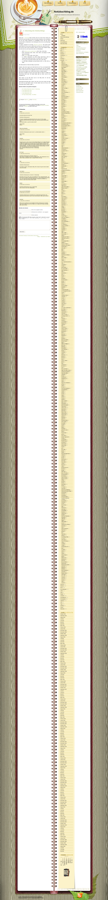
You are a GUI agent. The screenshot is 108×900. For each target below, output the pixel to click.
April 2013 (62, 774)
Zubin (62, 581)
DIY (62, 174)
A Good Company (64, 65)
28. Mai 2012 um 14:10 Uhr (25, 172)
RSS (77, 32)
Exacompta (63, 196)
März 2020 (62, 643)
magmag (63, 324)
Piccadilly (63, 423)
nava (62, 367)
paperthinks (63, 409)
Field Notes (63, 204)
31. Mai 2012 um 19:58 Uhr (25, 200)
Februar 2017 (63, 699)
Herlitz (62, 239)
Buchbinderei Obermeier (66, 122)
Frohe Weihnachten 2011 (27, 93)
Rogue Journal (64, 478)
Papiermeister (64, 413)
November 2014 (63, 743)
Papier (78, 71)
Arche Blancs (64, 81)
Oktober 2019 (63, 651)
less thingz (63, 309)
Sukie (62, 527)
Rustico (62, 485)
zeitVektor (63, 577)
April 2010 (62, 833)
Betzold (62, 103)
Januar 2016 (62, 720)
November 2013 (63, 762)
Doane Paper (63, 175)
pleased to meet (64, 429)
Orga (61, 592)
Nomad (62, 375)
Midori (62, 342)
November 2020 (63, 632)
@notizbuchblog (82, 32)
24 (66, 862)
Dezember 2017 (63, 684)
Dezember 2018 (63, 666)
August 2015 (62, 728)
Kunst (61, 587)
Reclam (62, 457)
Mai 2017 (62, 694)
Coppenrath (63, 153)
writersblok (63, 574)
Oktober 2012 (63, 784)
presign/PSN (63, 439)
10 (66, 859)
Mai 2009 (62, 851)
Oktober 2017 (63, 687)
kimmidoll (63, 278)
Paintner (63, 396)
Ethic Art (63, 193)
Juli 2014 (62, 749)
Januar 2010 (62, 838)
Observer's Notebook (65, 382)
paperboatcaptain (64, 404)
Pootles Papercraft (65, 436)
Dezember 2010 (63, 820)
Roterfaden (63, 484)
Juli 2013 (62, 769)
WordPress (40, 896)
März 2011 (62, 815)
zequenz (63, 579)
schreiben (62, 595)
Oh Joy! (63, 386)
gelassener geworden (38, 44)
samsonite (63, 488)
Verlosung (79, 75)
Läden (61, 590)
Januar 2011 (62, 818)
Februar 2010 (63, 836)
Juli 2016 (62, 710)
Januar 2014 (62, 759)
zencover (63, 578)
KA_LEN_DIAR (64, 268)
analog (78, 59)
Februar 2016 (63, 718)
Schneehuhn (63, 492)
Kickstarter (78, 67)
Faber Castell (64, 197)
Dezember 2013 (63, 761)
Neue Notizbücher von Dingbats (82, 52)
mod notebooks (64, 349)
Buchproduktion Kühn (65, 125)
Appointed (63, 79)
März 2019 (62, 661)
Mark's (62, 332)
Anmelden (78, 85)
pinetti (62, 425)
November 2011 (63, 802)
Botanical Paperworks (65, 113)
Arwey (62, 86)
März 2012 (62, 795)
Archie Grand (64, 82)
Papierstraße (63, 414)
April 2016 (62, 715)
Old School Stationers (65, 388)
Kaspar (62, 275)
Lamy (62, 293)
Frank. (62, 213)
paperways (63, 410)
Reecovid (63, 460)
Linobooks (63, 318)
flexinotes (63, 210)
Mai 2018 (62, 676)
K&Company (63, 267)
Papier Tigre (63, 411)
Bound (62, 114)
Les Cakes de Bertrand (65, 307)
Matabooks (63, 335)
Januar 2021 (62, 628)
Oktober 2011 (63, 803)
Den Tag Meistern (64, 163)
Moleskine (63, 354)
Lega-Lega (63, 303)
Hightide (63, 242)
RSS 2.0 (27, 105)
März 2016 (62, 717)
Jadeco (62, 260)
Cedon (62, 143)
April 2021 (62, 623)
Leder (85, 67)
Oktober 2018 (63, 669)
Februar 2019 (63, 663)
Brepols (62, 117)
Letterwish (63, 313)
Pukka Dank (63, 443)
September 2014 (63, 746)
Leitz (62, 306)
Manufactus (63, 331)
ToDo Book (63, 539)
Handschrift (84, 63)
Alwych (62, 74)
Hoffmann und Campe (65, 245)
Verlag (61, 607)
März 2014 (62, 756)
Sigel (62, 506)
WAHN (62, 556)
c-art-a (62, 129)
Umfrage (62, 605)
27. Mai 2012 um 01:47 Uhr (25, 153)
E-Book (61, 38)
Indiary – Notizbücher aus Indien (43, 236)
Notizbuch (83, 68)
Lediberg (63, 300)
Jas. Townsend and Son (66, 261)
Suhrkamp (63, 525)
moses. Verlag (64, 360)
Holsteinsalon (64, 246)
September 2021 (63, 615)
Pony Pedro (63, 435)
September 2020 (63, 635)
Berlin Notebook (64, 97)
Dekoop (62, 161)
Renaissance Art (64, 467)
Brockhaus (63, 120)
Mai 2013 (62, 772)
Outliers (62, 391)
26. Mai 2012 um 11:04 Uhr (25, 139)
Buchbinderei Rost (64, 124)
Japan (77, 65)
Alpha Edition (63, 71)
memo (62, 336)
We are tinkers (64, 561)
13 (71, 859)
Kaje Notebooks (64, 270)
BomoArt (63, 109)
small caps (63, 509)
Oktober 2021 (63, 614)
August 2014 (62, 748)
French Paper (64, 215)
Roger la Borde (64, 477)
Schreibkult (63, 495)
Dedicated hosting (79, 92)
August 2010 (62, 826)
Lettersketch (63, 311)
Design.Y (63, 164)
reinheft (62, 463)
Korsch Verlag (64, 285)
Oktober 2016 (63, 705)
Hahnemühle (63, 234)
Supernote (63, 529)
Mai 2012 (62, 792)
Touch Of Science (64, 541)
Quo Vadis (63, 449)
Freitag (62, 214)
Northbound (63, 377)
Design (78, 60)
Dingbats (63, 171)
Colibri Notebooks (64, 147)
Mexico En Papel (64, 339)
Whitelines (63, 568)
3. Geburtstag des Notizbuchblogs (34, 31)
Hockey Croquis (64, 243)
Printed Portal (64, 441)
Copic (62, 152)
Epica (62, 192)
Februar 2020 (63, 645)
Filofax (62, 206)
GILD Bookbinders (65, 221)
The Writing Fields (64, 536)
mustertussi (63, 364)
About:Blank (63, 67)
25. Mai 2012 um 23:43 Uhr (25, 129)
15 (62, 861)
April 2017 (62, 695)
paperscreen (63, 407)
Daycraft (63, 157)
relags (62, 466)
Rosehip (63, 481)
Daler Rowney (64, 156)
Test (61, 602)
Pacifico (62, 393)
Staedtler (63, 514)
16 (64, 861)
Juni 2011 (62, 810)
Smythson (63, 511)
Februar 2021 (63, 627)
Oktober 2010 (63, 823)
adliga (62, 68)
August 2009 (62, 846)
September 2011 (63, 805)
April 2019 (62, 659)
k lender (63, 265)
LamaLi (62, 292)
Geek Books (63, 220)
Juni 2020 (62, 640)
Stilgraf (62, 520)
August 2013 (62, 767)
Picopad (63, 424)
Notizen (77, 69)
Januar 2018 (62, 682)
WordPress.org (79, 89)
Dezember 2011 (63, 800)
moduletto (63, 352)
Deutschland (83, 60)
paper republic (64, 400)
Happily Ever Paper (65, 236)
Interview (62, 584)
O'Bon (62, 381)
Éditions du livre (64, 188)
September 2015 (63, 726)
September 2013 (63, 766)
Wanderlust (63, 559)
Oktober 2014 (63, 744)
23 (64, 862)
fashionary (63, 202)
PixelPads (63, 428)
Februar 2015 (63, 738)
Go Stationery (64, 224)
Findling (62, 207)
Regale (61, 594)
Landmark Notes (64, 295)
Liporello (63, 320)
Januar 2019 (62, 664)
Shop (81, 72)
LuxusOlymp (63, 321)
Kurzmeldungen (63, 589)
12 (70, 859)
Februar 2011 (63, 816)
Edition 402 (63, 185)
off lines (62, 384)
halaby (62, 235)
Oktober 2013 (63, 764)
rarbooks (63, 454)
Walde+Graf (63, 557)
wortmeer (21, 199)
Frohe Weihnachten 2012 (27, 90)
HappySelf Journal (64, 238)
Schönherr (63, 493)
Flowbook (62, 53)
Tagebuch (62, 600)
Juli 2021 (62, 618)
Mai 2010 (62, 831)
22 (62, 862)
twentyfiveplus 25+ (65, 546)
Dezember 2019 (63, 648)
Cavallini (63, 142)
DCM (62, 160)
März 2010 (62, 834)
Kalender (62, 585)
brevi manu (63, 118)
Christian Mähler (26, 34)
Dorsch (62, 178)
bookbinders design (65, 111)
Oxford (62, 392)
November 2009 (63, 841)
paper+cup (63, 402)
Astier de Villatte (64, 88)
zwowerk (63, 582)
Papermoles (63, 406)
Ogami (62, 385)
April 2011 (62, 813)
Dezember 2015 (63, 722)
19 (70, 861)
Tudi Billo (63, 543)
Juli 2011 (62, 808)
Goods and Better (64, 225)
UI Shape (63, 549)
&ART (62, 61)
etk (62, 195)
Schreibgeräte (63, 597)
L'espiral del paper (64, 289)
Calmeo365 (63, 134)
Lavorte (62, 297)
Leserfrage (78, 68)
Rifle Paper (63, 471)
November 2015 (63, 723)
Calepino (63, 131)
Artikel (26, 51)
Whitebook (63, 567)
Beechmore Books (65, 96)
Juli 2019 (62, 654)
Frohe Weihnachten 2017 (27, 91)
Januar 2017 (62, 700)
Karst (62, 274)
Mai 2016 (62, 713)
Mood (62, 359)
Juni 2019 (62, 656)
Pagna (62, 395)
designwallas (63, 165)
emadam (63, 190)
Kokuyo (62, 284)
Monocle (63, 356)
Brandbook (63, 115)
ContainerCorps (64, 150)
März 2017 (62, 697)
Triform (62, 542)
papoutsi (63, 416)
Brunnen (63, 121)
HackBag (62, 58)
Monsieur (63, 357)
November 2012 (63, 782)
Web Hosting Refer (79, 90)
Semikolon (63, 502)
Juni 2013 (62, 771)
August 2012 (62, 787)
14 (61, 861)
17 (66, 861)
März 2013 (62, 775)
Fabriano (63, 200)
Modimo (62, 350)
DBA (62, 159)
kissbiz (62, 281)
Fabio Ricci (63, 199)
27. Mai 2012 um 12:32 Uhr (25, 162)
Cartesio (63, 140)
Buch (61, 50)
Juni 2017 (62, 692)
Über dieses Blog (63, 43)
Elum (62, 189)
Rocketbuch (63, 475)
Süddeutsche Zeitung (65, 524)
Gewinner (79, 64)
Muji (62, 363)
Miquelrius (63, 346)
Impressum (62, 40)
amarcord (63, 75)
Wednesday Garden (65, 564)
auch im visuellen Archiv (32, 51)
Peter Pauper (63, 421)
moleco (62, 353)
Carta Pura (63, 139)
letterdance (63, 310)
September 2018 (63, 671)
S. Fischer (63, 486)
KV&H (62, 288)
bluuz (62, 107)
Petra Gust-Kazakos (24, 128)
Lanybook (63, 296)
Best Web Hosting (35, 897)
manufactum (63, 329)
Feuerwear (63, 203)
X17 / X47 (63, 575)
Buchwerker (63, 127)
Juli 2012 (62, 789)
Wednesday (63, 563)
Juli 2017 (62, 690)
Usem (62, 552)
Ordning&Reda (64, 389)
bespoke (63, 99)
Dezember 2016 (63, 702)
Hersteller (62, 60)
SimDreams (63, 507)
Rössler (62, 482)
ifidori (62, 249)
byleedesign (63, 128)
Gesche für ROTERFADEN (25, 191)
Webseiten (62, 608)
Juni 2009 (62, 849)
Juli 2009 (62, 847)
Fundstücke (62, 55)
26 (70, 862)
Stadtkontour (63, 513)
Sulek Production (64, 528)
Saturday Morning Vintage (66, 491)
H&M (62, 231)
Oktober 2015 (63, 725)
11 (68, 859)
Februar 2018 (63, 681)
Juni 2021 (62, 620)
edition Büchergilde (65, 186)
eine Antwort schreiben (44, 105)
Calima (62, 132)
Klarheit (62, 282)
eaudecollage (63, 181)
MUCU (62, 361)
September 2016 (63, 707)
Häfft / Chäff (63, 232)
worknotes (63, 571)
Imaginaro (63, 252)
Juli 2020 (62, 638)
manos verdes (64, 328)
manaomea (63, 327)
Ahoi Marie (63, 70)
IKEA (62, 250)
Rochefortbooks (64, 474)
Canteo (62, 136)
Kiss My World (64, 279)
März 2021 (62, 625)
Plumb (62, 431)
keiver (62, 277)
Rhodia (62, 470)
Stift (83, 72)
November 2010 (63, 821)
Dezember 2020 (63, 630)
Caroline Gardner (64, 138)
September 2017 (63, 689)
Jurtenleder (63, 264)
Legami (62, 304)
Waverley (63, 560)
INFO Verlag (63, 257)
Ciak (62, 146)
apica (62, 78)
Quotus (62, 450)
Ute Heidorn (22, 171)
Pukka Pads (63, 445)
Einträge (78, 86)
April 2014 (62, 754)
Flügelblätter (63, 211)
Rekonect (63, 464)
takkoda (63, 531)
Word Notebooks (64, 570)
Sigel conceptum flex (80, 53)
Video (85, 75)
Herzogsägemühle (64, 240)
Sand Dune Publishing (65, 489)
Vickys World (63, 554)
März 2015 (62, 736)
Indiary (62, 256)
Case (42, 897)
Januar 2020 (62, 646)
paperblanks (63, 403)
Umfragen (63, 35)
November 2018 (63, 668)
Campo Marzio (64, 135)
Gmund (62, 222)
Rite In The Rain (64, 473)
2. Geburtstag (26, 37)
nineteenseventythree (65, 371)
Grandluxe (63, 228)
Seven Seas (63, 504)
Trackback (25, 106)
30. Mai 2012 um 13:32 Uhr (25, 192)
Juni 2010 (62, 829)
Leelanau (63, 302)
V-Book (62, 553)
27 (71, 862)
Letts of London (64, 314)
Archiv (61, 34)
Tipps (61, 603)
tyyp (62, 548)
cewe (62, 145)
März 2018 (62, 679)
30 (64, 863)
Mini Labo (63, 345)
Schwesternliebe (64, 496)
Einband (61, 52)
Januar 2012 (62, 798)
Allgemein (62, 48)
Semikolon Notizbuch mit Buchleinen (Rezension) (29, 235)
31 (66, 863)
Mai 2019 (62, 658)
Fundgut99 (63, 218)
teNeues (63, 535)
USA (81, 73)
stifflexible (63, 518)
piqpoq (62, 427)
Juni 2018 (62, 674)
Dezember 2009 (63, 839)
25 (68, 862)
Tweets (26, 55)
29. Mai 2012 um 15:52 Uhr (25, 184)
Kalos (62, 271)
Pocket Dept (63, 432)
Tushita (62, 545)
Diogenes (63, 172)
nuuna (62, 379)
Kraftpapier (63, 286)
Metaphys (63, 338)
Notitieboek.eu (64, 378)
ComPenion (63, 149)
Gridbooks (63, 229)
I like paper (63, 247)
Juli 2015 (62, 730)
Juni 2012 (62, 790)
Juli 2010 (62, 828)
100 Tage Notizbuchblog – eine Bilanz (29, 94)
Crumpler (63, 154)
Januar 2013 (62, 779)
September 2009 (63, 844)
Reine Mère (63, 461)
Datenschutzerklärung (64, 37)
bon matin (63, 110)
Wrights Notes (64, 573)
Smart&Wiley (63, 510)
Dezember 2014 (63, 741)
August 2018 (62, 672)
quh (62, 448)
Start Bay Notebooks (65, 516)
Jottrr (62, 263)
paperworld (82, 69)
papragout (63, 417)
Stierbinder (63, 517)
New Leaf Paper (64, 368)
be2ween (63, 95)
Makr (62, 325)
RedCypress (63, 459)
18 (68, 861)
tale (62, 532)
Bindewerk (63, 104)
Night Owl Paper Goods (66, 370)
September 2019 (63, 653)
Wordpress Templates (22, 897)
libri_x (62, 317)
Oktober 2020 (63, 633)
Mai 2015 (62, 733)
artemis (62, 85)
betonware (63, 102)
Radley (62, 452)
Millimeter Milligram (65, 343)
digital (78, 62)
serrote (62, 503)
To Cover (63, 538)
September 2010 (63, 825)
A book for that (64, 64)
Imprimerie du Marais (65, 254)
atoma (62, 89)
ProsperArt (63, 442)
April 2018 (62, 677)
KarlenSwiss (63, 272)
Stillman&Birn (63, 521)
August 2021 (62, 617)
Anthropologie (64, 77)
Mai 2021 (62, 622)
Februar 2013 (63, 777)
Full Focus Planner (65, 217)
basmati (62, 93)
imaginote (63, 253)
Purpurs (63, 446)
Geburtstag (34, 99)
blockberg (63, 106)
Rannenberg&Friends (65, 453)
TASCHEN (63, 534)
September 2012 (63, 785)
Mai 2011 (62, 811)
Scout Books (63, 500)
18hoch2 (63, 63)
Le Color (63, 299)
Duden (62, 179)
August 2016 (62, 708)
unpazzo (63, 550)
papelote (63, 399)
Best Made (63, 100)
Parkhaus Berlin (64, 420)
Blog (84, 59)
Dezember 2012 (63, 780)
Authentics (63, 90)
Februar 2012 (63, 797)
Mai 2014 (62, 753)
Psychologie (83, 71)
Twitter (77, 73)
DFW (62, 167)
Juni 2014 (62, 751)
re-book (62, 456)
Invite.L (62, 259)
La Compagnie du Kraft (65, 290)
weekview (63, 566)
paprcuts (63, 418)
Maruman (63, 334)
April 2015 (62, 735)
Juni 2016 (62, 712)
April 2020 (62, 641)
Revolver (63, 468)
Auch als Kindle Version (82, 39)
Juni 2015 (62, 731)
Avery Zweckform (64, 92)
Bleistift (81, 59)
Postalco (63, 438)
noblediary (63, 374)
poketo (62, 434)
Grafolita (63, 227)
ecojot (62, 182)
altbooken (63, 72)
